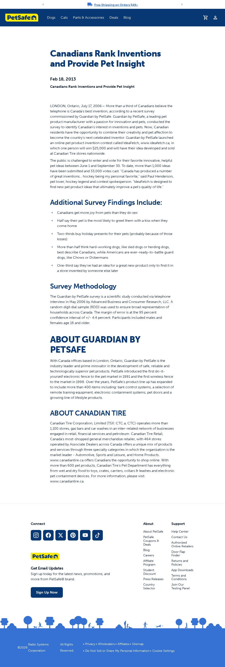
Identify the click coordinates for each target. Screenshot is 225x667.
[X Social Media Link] (60, 535)
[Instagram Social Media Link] (36, 535)
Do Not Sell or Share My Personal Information (117, 651)
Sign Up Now (47, 592)
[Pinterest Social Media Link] (73, 535)
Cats (64, 17)
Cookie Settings (163, 651)
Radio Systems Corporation (38, 647)
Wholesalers (106, 644)
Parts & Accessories (88, 17)
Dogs (51, 17)
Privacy (90, 644)
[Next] (182, 4)
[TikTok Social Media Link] (97, 535)
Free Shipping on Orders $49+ (116, 5)
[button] (51, 17)
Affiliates (123, 644)
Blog (127, 17)
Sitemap (137, 644)
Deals (113, 17)
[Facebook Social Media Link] (48, 535)
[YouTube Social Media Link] (85, 535)
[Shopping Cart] (205, 17)
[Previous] (43, 4)
